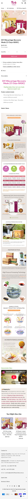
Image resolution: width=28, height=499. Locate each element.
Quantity (3, 51)
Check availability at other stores (11, 66)
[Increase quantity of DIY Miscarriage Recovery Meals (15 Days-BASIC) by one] (25, 52)
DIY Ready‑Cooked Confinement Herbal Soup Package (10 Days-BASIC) (21, 433)
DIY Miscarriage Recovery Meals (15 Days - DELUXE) (7, 432)
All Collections (10, 8)
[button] (24, 1)
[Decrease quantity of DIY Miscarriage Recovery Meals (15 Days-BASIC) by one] (8, 52)
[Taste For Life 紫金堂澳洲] (14, 3)
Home (2, 8)
